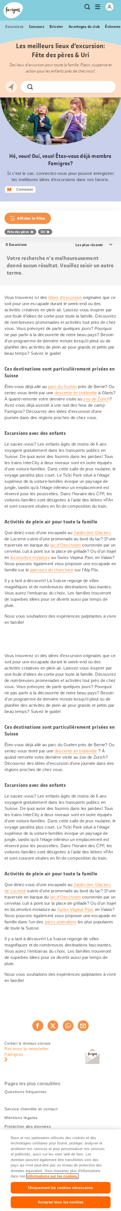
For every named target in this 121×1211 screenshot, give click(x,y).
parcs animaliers (61, 921)
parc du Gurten (62, 386)
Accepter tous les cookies (60, 1202)
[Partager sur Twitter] (53, 1025)
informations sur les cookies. (52, 1176)
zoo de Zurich (96, 399)
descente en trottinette (76, 392)
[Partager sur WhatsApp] (68, 1025)
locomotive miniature (30, 557)
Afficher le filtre (31, 218)
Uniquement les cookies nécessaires (60, 1188)
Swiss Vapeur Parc (75, 909)
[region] (60, 1170)
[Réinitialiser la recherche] (106, 87)
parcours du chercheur (51, 569)
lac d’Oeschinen (65, 545)
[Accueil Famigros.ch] (13, 10)
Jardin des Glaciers (92, 532)
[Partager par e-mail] (83, 1025)
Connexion (24, 189)
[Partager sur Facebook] (37, 1025)
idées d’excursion (65, 297)
